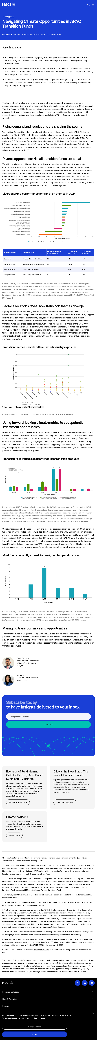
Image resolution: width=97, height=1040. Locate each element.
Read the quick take (18, 802)
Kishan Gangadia (30, 34)
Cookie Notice (39, 1018)
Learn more (14, 835)
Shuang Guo (43, 34)
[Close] (93, 1013)
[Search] (88, 4)
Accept (34, 1034)
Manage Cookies (34, 1027)
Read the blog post (64, 802)
